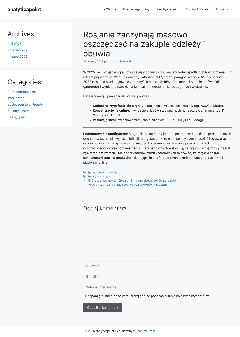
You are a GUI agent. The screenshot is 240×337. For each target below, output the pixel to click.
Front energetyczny (136, 9)
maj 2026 (15, 44)
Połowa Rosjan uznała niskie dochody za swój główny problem (127, 184)
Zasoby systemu (167, 9)
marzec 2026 (17, 56)
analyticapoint (24, 9)
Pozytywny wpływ (99, 176)
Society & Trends (197, 9)
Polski (220, 9)
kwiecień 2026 (18, 50)
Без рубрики (17, 117)
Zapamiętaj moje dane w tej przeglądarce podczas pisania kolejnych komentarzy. (148, 296)
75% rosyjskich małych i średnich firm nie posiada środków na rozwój (132, 180)
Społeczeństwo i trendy (102, 172)
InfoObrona (108, 9)
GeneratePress (145, 331)
